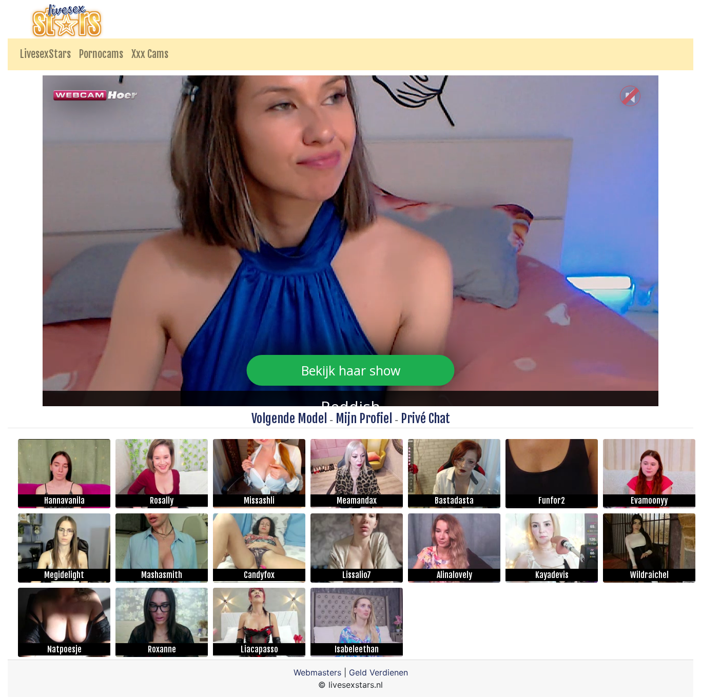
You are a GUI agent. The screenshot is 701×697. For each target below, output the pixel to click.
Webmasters (317, 672)
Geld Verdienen (378, 672)
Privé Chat (425, 418)
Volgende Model (289, 418)
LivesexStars (45, 54)
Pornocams (101, 54)
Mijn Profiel (364, 418)
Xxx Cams (149, 54)
